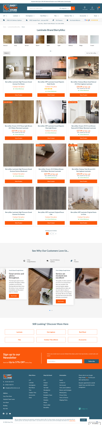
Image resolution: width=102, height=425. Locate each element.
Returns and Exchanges (65, 390)
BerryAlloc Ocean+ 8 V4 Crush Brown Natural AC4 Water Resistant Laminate (83, 127)
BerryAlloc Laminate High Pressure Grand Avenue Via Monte (18, 83)
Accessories (83, 15)
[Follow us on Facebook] (3, 414)
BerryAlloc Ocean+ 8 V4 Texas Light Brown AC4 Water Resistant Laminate (18, 127)
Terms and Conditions (65, 387)
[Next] (55, 234)
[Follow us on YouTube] (10, 414)
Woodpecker (47, 390)
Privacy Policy (63, 395)
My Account (62, 385)
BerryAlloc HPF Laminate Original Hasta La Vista (83, 213)
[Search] (73, 8)
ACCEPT (83, 420)
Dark (48, 45)
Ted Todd (46, 387)
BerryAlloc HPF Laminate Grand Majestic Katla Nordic (51, 83)
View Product (18, 95)
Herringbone (29, 15)
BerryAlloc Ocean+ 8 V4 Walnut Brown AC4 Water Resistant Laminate (51, 170)
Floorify (46, 392)
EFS (45, 380)
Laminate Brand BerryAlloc (14, 27)
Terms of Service (63, 397)
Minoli (45, 402)
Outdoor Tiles (68, 15)
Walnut (71, 45)
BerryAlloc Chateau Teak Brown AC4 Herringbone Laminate (83, 170)
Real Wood (43, 15)
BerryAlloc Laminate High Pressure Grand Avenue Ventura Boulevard (18, 170)
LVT (4, 15)
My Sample (95, 423)
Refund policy (63, 392)
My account (92, 9)
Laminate (15, 15)
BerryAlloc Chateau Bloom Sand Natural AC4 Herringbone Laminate (83, 83)
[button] (49, 88)
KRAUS (45, 385)
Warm (37, 45)
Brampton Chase (48, 395)
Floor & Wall (47, 405)
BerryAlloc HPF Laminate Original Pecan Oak (51, 213)
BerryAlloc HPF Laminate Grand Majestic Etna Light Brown (51, 127)
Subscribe (91, 361)
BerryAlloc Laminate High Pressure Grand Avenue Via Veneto (18, 213)
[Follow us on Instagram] (7, 414)
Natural (5, 45)
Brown (27, 45)
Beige (80, 45)
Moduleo (46, 400)
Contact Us (62, 382)
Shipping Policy (63, 400)
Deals (95, 15)
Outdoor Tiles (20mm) (51, 340)
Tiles (55, 15)
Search (61, 380)
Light (59, 45)
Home (4, 27)
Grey (15, 45)
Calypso (46, 382)
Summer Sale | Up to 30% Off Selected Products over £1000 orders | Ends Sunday (51, 1)
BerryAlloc (46, 407)
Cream (92, 45)
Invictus (46, 397)
